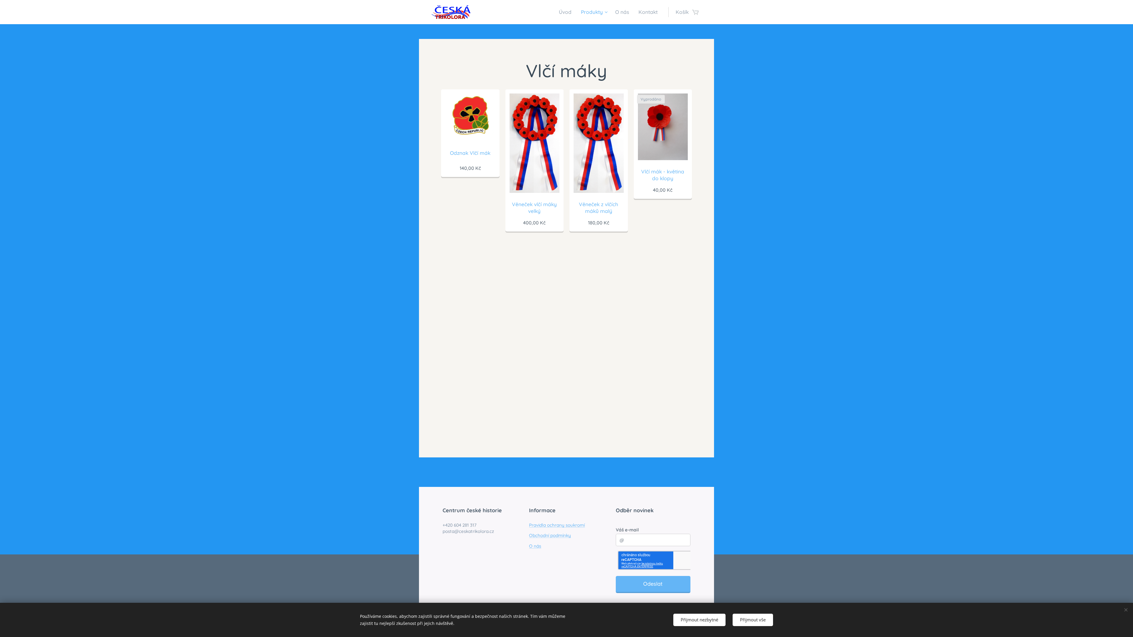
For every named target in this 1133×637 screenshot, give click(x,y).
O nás (535, 546)
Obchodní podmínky (550, 535)
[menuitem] (566, 12)
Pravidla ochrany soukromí (557, 525)
